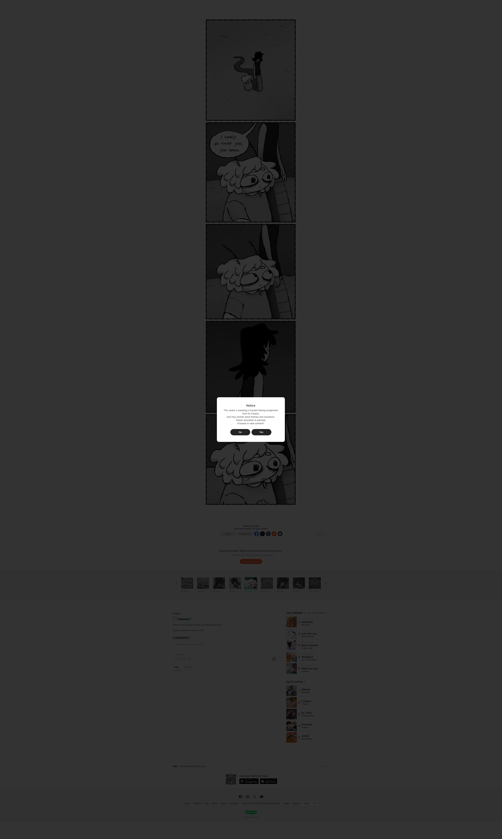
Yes (261, 432)
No (240, 432)
